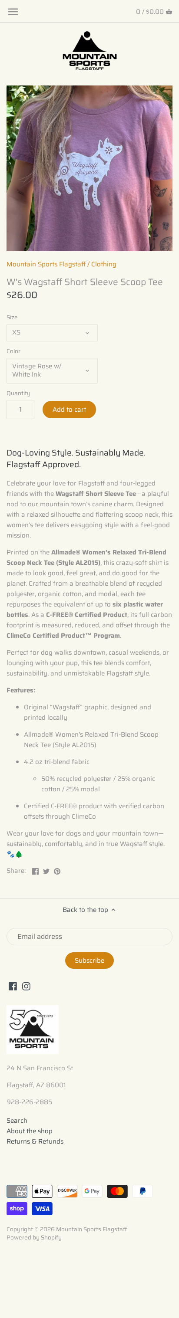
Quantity (18, 393)
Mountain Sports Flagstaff (46, 264)
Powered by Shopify (34, 1237)
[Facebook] (13, 985)
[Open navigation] (13, 11)
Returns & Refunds (35, 1141)
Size (12, 317)
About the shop (30, 1131)
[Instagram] (26, 985)
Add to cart (69, 409)
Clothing (103, 264)
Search (17, 1120)
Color (13, 351)
